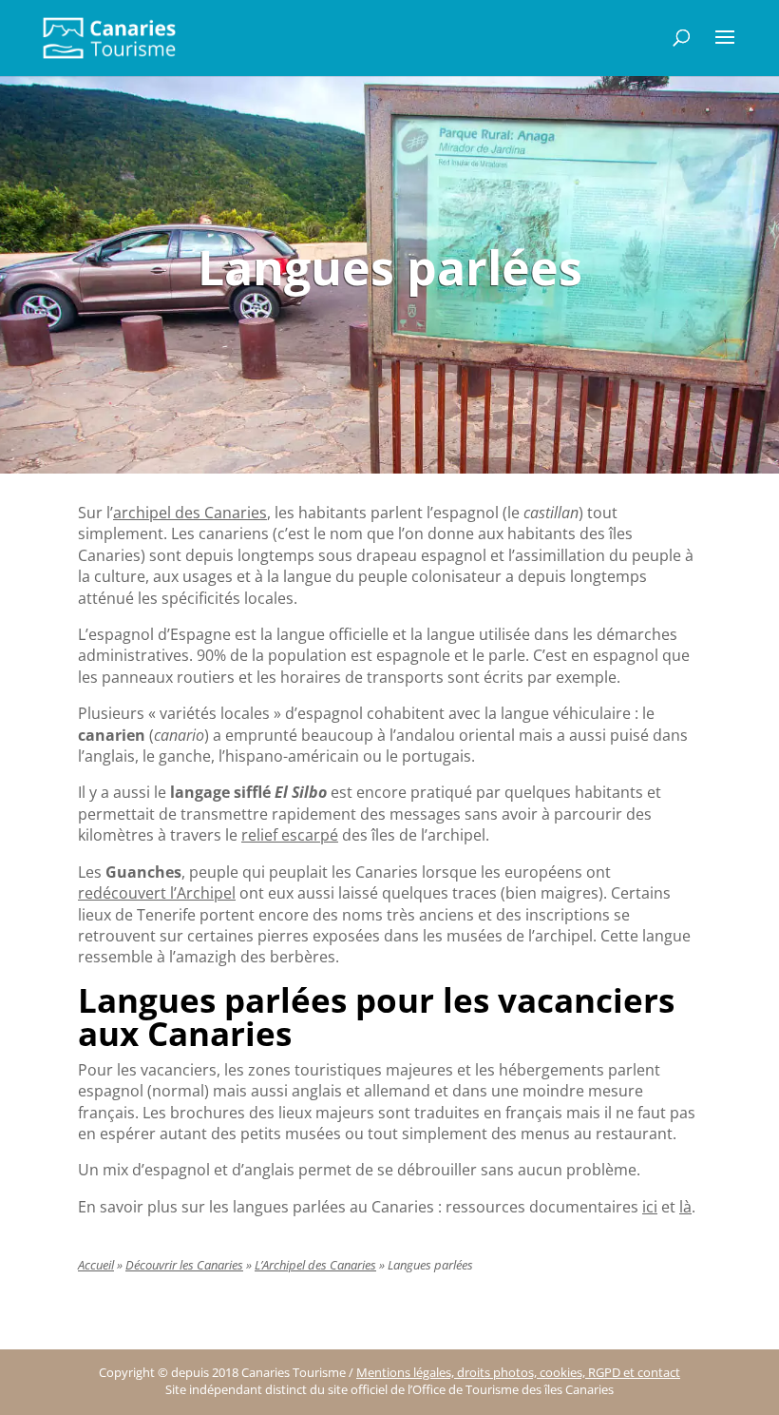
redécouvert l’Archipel (157, 892)
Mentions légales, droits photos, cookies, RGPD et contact (518, 1373)
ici (649, 1206)
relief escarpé (289, 834)
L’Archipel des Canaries (315, 1265)
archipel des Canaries (190, 512)
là (685, 1206)
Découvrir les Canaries (184, 1265)
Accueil (96, 1265)
